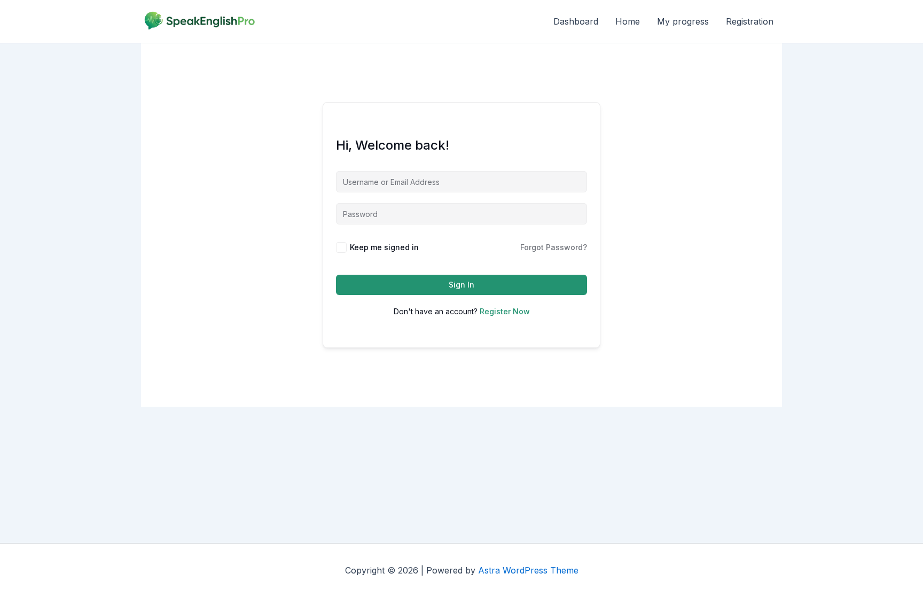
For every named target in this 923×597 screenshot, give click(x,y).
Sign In (461, 284)
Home (627, 21)
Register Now (505, 311)
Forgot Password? (553, 247)
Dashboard (575, 21)
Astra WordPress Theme (528, 570)
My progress (683, 21)
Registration (749, 21)
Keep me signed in (384, 247)
